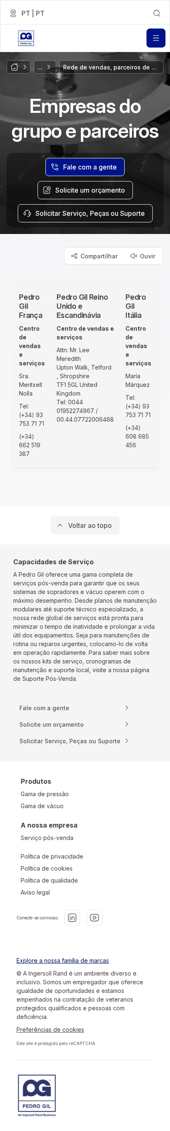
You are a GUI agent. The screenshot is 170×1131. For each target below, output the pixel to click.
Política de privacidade (52, 856)
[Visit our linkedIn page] (72, 918)
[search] (156, 13)
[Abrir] (155, 38)
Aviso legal (35, 892)
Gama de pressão (45, 793)
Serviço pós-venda (47, 837)
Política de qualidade (49, 880)
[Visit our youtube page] (94, 918)
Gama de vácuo (42, 805)
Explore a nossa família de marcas (63, 960)
